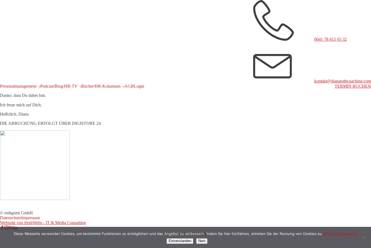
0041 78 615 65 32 (330, 39)
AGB (129, 86)
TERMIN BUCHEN (353, 86)
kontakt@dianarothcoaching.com (342, 81)
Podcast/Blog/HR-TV (59, 86)
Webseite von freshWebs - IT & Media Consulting (43, 222)
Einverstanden (180, 241)
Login (139, 86)
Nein (201, 241)
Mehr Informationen (340, 233)
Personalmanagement (18, 86)
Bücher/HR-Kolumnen (101, 86)
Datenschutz (10, 217)
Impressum (30, 217)
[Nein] (364, 237)
